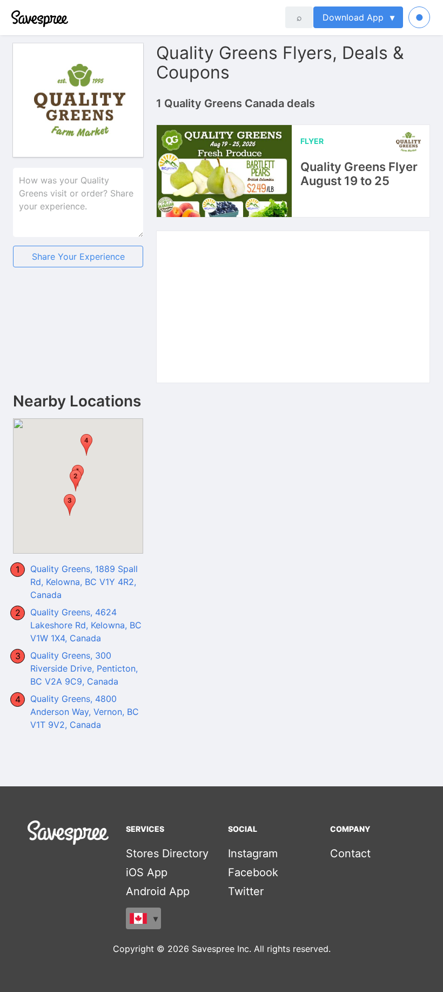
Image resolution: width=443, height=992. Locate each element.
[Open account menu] (419, 17)
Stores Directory (167, 853)
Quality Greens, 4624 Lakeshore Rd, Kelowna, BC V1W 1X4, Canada (86, 625)
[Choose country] (143, 918)
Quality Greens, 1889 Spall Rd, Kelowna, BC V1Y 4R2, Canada (84, 581)
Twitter (246, 891)
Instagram (253, 853)
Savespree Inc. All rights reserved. (261, 948)
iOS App (146, 872)
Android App (158, 891)
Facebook (253, 872)
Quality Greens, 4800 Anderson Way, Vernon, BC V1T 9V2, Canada (84, 711)
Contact (350, 853)
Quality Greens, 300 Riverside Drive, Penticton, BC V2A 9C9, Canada (84, 668)
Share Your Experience (78, 256)
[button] (69, 505)
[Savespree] (12, 17)
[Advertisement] (78, 339)
